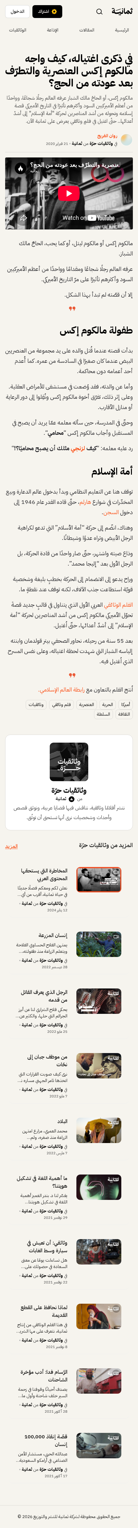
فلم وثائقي (61, 704)
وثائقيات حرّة (101, 143)
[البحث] (99, 11)
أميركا (125, 704)
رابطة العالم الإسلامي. (61, 689)
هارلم (85, 501)
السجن (111, 512)
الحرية (107, 704)
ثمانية (77, 143)
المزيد (11, 846)
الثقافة (124, 714)
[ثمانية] (122, 11)
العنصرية (86, 704)
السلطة (103, 714)
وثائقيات (36, 704)
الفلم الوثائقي (118, 604)
